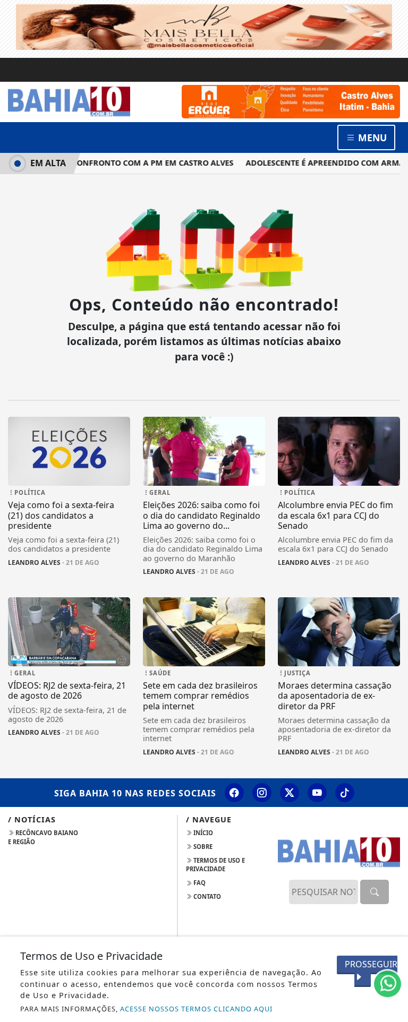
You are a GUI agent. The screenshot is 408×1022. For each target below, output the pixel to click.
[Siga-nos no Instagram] (261, 792)
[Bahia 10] (69, 101)
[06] (291, 100)
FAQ (199, 883)
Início (202, 833)
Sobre (202, 847)
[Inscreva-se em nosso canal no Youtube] (317, 792)
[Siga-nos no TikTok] (344, 792)
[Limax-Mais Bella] (204, 25)
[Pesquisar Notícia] (374, 892)
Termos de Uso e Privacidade (215, 864)
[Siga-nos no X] (289, 792)
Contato (206, 896)
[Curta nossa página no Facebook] (234, 792)
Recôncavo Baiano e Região (43, 837)
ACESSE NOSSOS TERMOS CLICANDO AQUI (196, 1009)
